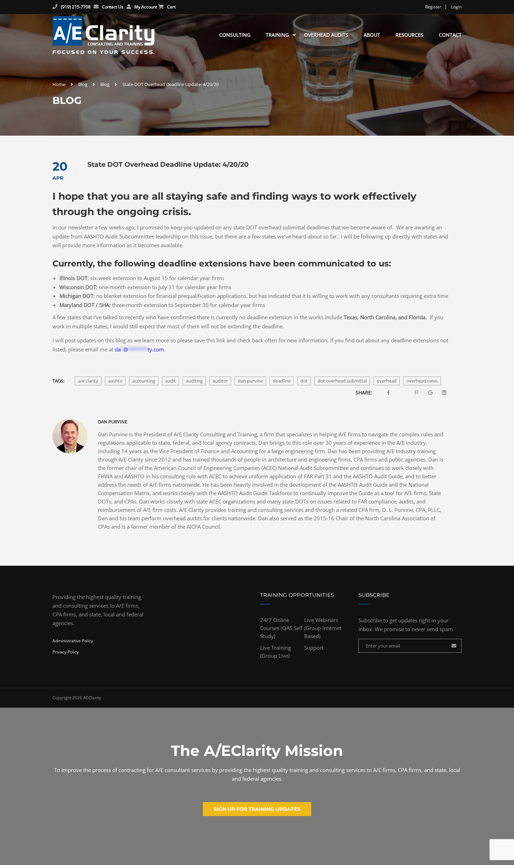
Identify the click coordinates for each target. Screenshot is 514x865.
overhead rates (422, 381)
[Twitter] (402, 393)
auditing (194, 381)
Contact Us (112, 7)
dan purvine (250, 381)
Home (58, 84)
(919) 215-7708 (76, 7)
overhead (387, 381)
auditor (220, 381)
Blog (82, 84)
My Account (145, 7)
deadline (282, 381)
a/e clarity (88, 381)
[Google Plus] (430, 393)
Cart (171, 7)
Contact (450, 34)
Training (277, 34)
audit (170, 381)
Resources (409, 34)
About (372, 34)
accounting (143, 381)
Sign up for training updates (257, 809)
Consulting (234, 34)
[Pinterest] (416, 393)
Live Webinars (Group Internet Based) (322, 627)
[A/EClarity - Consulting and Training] (103, 35)
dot (304, 381)
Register (433, 7)
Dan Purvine (112, 422)
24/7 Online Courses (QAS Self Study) (281, 627)
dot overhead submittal (342, 381)
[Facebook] (388, 393)
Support (313, 647)
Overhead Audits (326, 34)
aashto (115, 381)
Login (456, 7)
